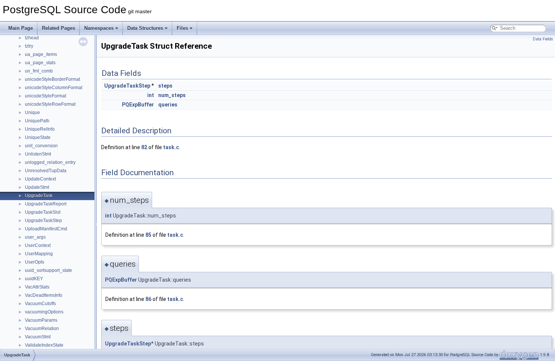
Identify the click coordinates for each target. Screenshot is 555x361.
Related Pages (58, 28)
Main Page (20, 28)
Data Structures (145, 28)
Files (182, 28)
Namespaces (99, 28)
